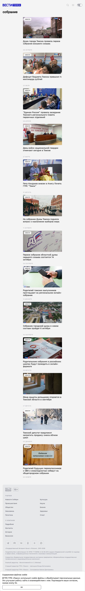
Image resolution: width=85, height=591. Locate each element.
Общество (9, 507)
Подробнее (9, 524)
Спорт (42, 515)
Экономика (9, 511)
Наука (42, 503)
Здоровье (43, 511)
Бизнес (43, 507)
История (8, 532)
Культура (43, 499)
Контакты (9, 528)
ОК (22, 587)
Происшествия (11, 503)
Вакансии (9, 536)
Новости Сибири (11, 499)
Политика (9, 515)
